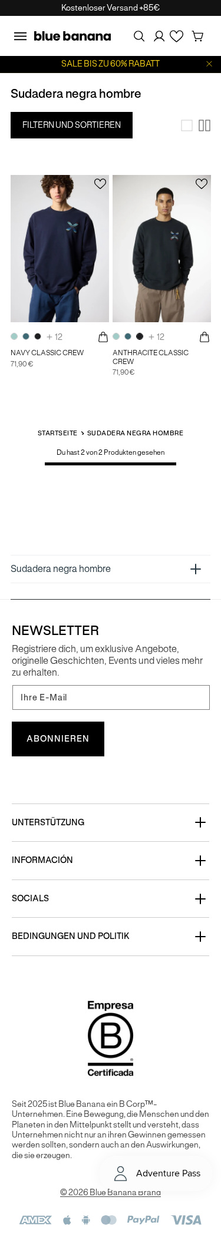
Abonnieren (58, 738)
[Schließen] (209, 63)
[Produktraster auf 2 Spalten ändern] (204, 125)
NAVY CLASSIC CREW (47, 353)
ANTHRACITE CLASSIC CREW (151, 357)
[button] (20, 36)
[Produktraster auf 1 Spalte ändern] (187, 125)
